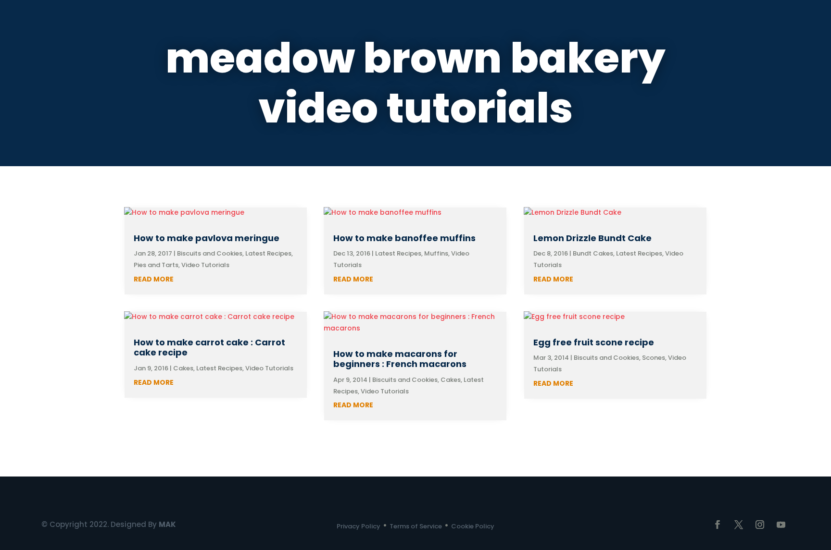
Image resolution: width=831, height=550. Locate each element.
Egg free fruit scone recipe (593, 342)
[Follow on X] (738, 524)
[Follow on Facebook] (717, 524)
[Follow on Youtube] (781, 524)
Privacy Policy (358, 526)
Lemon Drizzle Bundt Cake (592, 238)
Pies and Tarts (156, 264)
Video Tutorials (205, 264)
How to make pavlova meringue (206, 238)
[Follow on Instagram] (759, 524)
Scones (653, 357)
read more (154, 279)
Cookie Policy (472, 526)
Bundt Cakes (593, 253)
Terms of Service (416, 526)
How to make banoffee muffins (404, 238)
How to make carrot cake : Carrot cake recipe (209, 347)
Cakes (183, 368)
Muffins (436, 253)
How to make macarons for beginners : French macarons (399, 359)
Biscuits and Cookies (209, 253)
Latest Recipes (268, 253)
